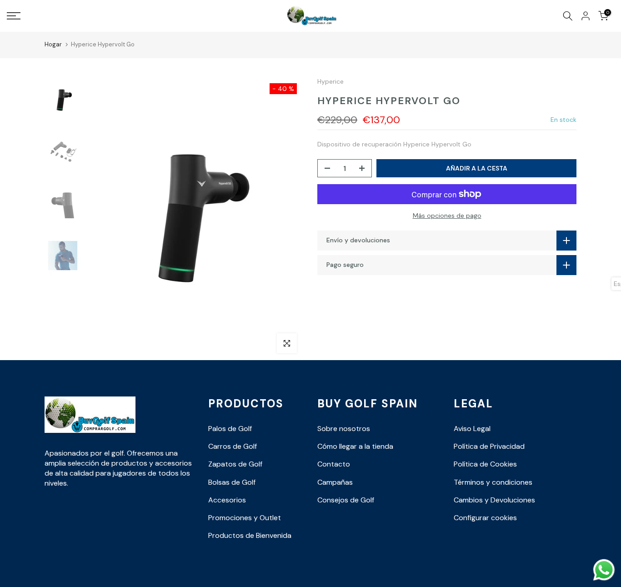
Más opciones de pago (447, 215)
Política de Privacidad (489, 446)
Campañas (335, 482)
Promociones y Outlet (244, 517)
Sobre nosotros (343, 428)
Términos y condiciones (493, 482)
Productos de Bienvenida (249, 535)
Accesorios (227, 500)
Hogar (53, 44)
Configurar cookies (485, 517)
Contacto (333, 464)
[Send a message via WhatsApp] (603, 569)
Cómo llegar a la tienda (355, 446)
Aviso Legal (472, 428)
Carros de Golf (232, 446)
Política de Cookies (485, 464)
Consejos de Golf (345, 500)
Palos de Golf (230, 428)
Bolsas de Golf (231, 482)
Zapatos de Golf (235, 464)
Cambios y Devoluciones (494, 500)
